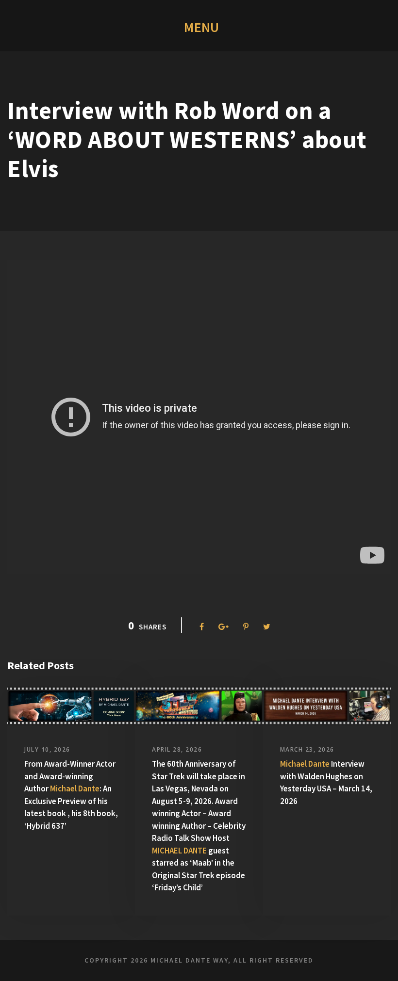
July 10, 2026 (47, 749)
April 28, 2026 (177, 749)
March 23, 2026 (307, 749)
